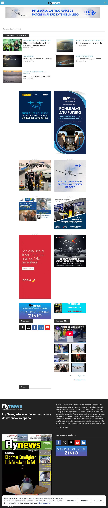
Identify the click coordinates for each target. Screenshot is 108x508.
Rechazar (84, 501)
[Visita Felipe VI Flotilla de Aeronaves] (78, 348)
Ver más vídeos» (80, 380)
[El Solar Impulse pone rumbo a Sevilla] (12, 61)
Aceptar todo (71, 501)
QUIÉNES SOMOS (62, 427)
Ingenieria (26, 74)
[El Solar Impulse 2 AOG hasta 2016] (12, 76)
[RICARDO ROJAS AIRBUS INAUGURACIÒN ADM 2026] (61, 348)
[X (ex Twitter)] (22, 327)
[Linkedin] (41, 327)
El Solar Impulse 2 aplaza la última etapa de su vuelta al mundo (36, 44)
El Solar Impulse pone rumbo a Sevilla (37, 59)
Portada (6, 29)
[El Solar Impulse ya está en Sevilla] (65, 45)
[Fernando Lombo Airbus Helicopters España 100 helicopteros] (61, 358)
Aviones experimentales (31, 40)
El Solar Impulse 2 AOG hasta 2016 (36, 76)
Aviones (26, 72)
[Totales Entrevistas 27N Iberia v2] (61, 367)
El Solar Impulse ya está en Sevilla (89, 43)
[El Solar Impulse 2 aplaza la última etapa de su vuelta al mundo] (12, 45)
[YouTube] (47, 327)
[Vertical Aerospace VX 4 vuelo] (78, 367)
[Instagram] (28, 327)
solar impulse (46, 40)
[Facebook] (34, 327)
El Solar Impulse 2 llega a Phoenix (88, 59)
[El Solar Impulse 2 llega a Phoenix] (65, 61)
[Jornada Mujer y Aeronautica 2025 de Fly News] (78, 358)
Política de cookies (44, 503)
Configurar (98, 501)
